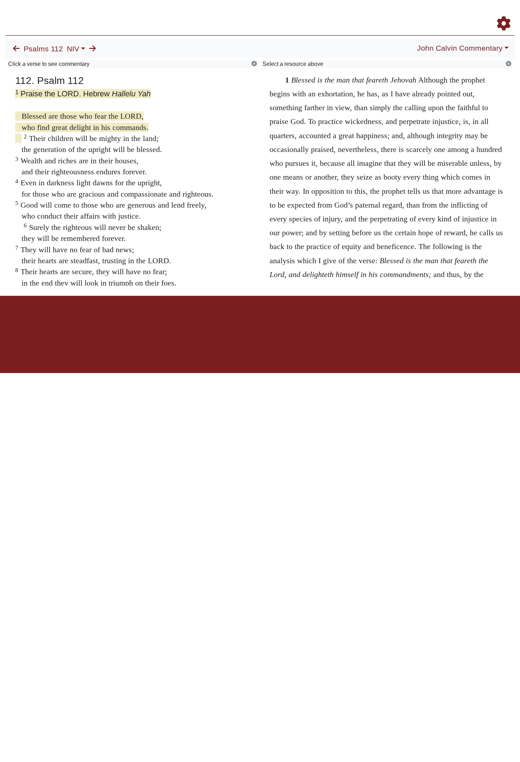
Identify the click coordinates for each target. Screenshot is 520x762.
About (259, 320)
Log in (201, 320)
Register (500, 14)
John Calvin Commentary (460, 48)
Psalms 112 (43, 49)
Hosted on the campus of (224, 352)
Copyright (275, 320)
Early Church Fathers (331, 14)
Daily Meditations (386, 14)
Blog (420, 14)
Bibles (246, 320)
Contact (307, 320)
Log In (476, 14)
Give (320, 320)
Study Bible (447, 14)
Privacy (291, 320)
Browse (285, 14)
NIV (73, 49)
